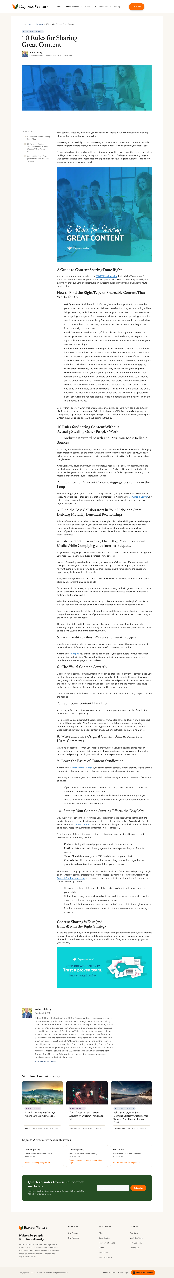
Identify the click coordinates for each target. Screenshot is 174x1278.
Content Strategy (36, 24)
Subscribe (138, 1188)
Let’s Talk (136, 6)
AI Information (105, 1257)
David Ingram (29, 1128)
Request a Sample (107, 1243)
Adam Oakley (35, 52)
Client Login (123, 1272)
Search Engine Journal (81, 767)
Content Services (72, 6)
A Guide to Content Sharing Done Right (38, 137)
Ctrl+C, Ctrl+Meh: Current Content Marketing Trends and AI (86, 1116)
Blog (101, 1233)
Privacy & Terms (109, 1272)
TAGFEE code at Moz (106, 276)
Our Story (134, 1233)
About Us (89, 6)
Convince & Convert (138, 496)
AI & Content (34, 1108)
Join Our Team (136, 1243)
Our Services (73, 1233)
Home (59, 6)
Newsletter (103, 1252)
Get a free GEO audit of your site (126, 1162)
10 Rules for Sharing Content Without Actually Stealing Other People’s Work (37, 148)
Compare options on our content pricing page (85, 1161)
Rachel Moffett (119, 1128)
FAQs (101, 1247)
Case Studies (104, 1238)
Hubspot (74, 653)
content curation (82, 824)
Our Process (73, 1238)
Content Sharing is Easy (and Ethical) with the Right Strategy (38, 158)
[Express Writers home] (33, 1228)
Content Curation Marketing (71, 878)
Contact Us (134, 1247)
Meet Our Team (136, 1238)
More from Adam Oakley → (46, 1062)
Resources (103, 6)
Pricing (117, 6)
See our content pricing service (37, 1162)
